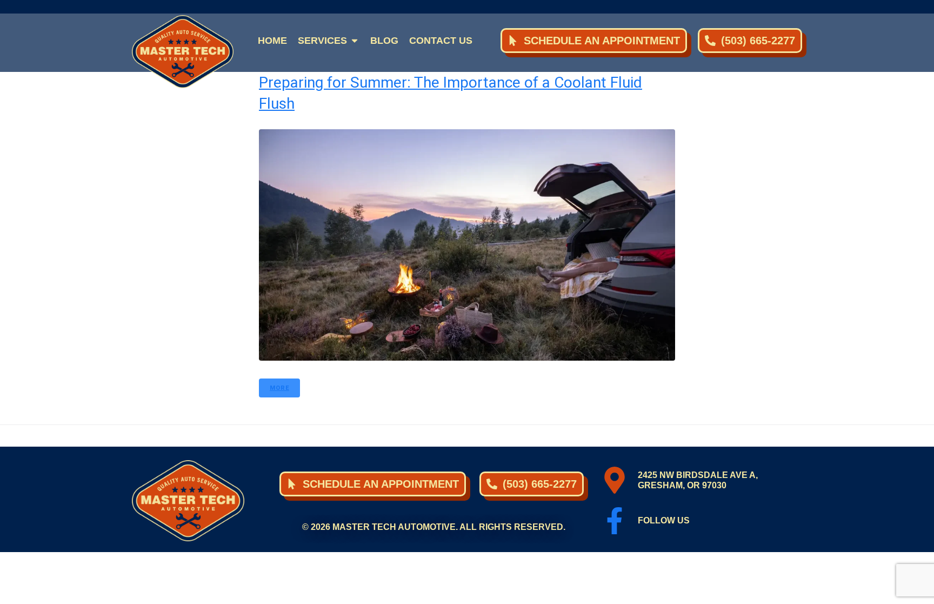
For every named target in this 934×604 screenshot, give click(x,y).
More (279, 387)
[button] (328, 40)
